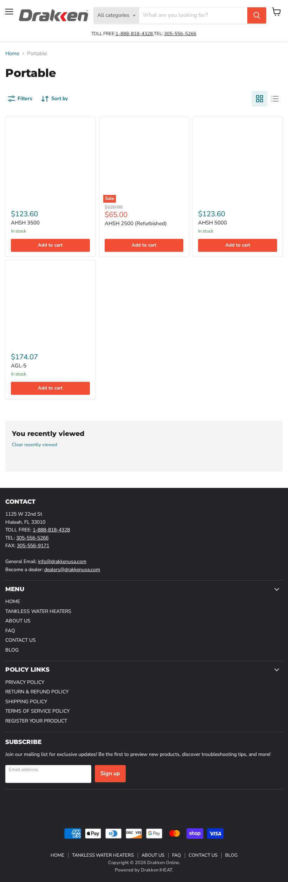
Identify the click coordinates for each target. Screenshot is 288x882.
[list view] (275, 98)
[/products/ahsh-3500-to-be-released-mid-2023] (50, 162)
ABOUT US (18, 621)
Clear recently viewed (34, 444)
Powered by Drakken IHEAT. (144, 870)
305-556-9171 (33, 545)
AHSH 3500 (25, 222)
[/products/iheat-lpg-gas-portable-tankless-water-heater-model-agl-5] (50, 305)
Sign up (110, 773)
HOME (12, 601)
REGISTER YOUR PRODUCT (36, 721)
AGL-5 (18, 365)
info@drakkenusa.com (62, 561)
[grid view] (259, 98)
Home (12, 54)
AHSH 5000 (212, 222)
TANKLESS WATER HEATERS (38, 611)
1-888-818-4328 (135, 34)
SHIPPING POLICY (26, 701)
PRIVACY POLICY (24, 682)
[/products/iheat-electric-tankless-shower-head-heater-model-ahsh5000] (238, 162)
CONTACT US (20, 640)
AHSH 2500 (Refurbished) (136, 223)
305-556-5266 (180, 34)
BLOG (12, 650)
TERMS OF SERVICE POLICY (37, 711)
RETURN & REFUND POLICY (36, 691)
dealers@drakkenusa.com (72, 569)
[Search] (256, 15)
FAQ (10, 630)
